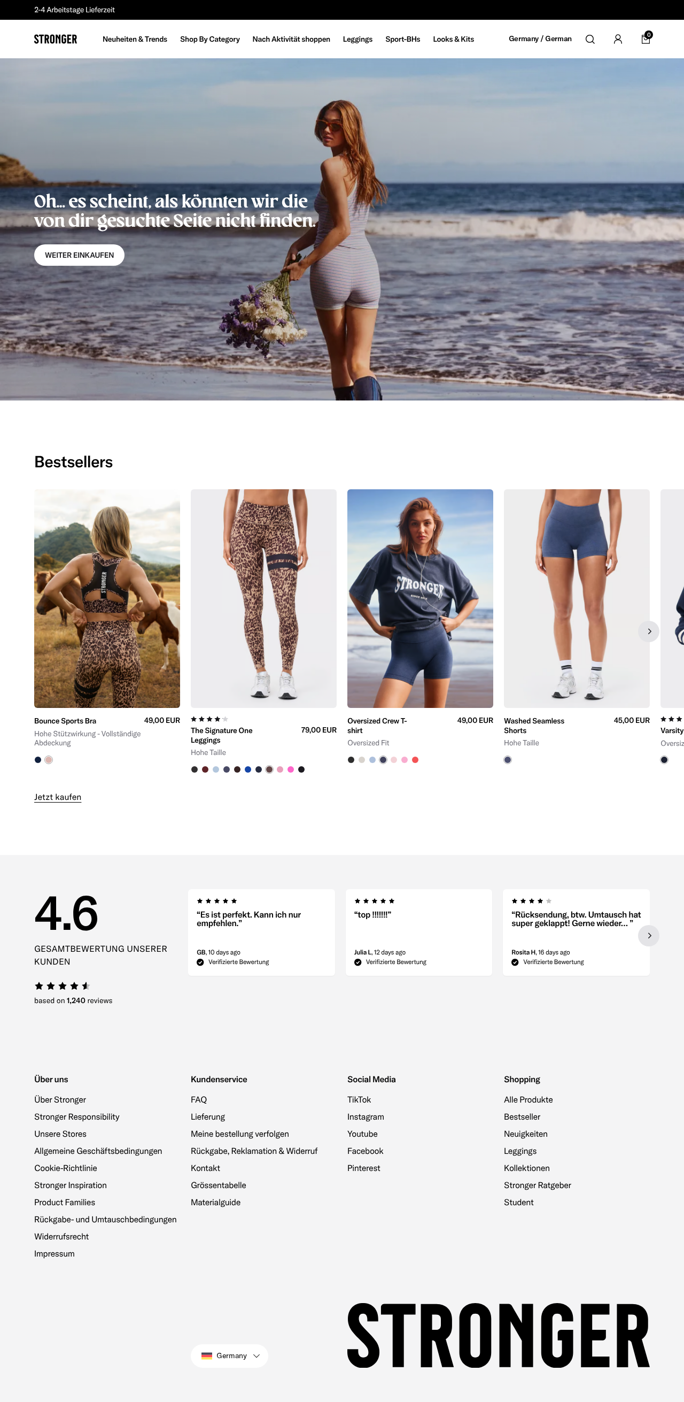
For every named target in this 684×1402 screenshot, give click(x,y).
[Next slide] (648, 631)
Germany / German (540, 38)
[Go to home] (55, 39)
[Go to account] (617, 39)
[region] (342, 631)
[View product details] (107, 736)
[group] (107, 631)
